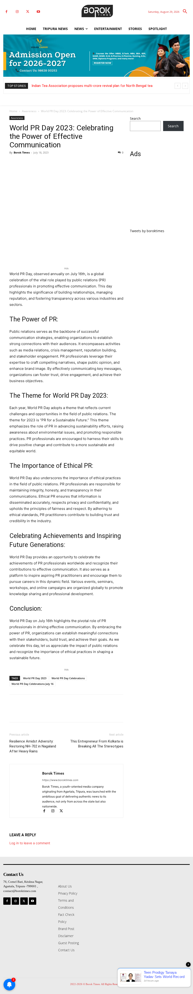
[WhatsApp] (46, 163)
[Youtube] (38, 12)
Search (135, 118)
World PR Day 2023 (34, 678)
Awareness (29, 111)
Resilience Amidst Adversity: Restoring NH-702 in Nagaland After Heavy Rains (32, 746)
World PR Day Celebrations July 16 (32, 684)
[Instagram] (17, 12)
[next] (185, 86)
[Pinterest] (35, 163)
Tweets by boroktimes (147, 231)
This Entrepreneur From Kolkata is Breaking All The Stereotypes (96, 743)
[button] (185, 11)
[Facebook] (6, 12)
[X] (28, 12)
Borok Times (22, 152)
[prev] (178, 86)
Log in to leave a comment (29, 843)
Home (13, 111)
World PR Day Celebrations (68, 678)
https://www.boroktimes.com (60, 780)
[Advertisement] (157, 195)
